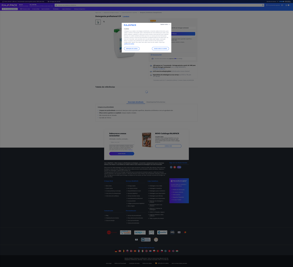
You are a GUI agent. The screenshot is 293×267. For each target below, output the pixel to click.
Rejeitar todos (164, 24)
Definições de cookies (131, 48)
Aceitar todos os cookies (160, 48)
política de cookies (129, 44)
